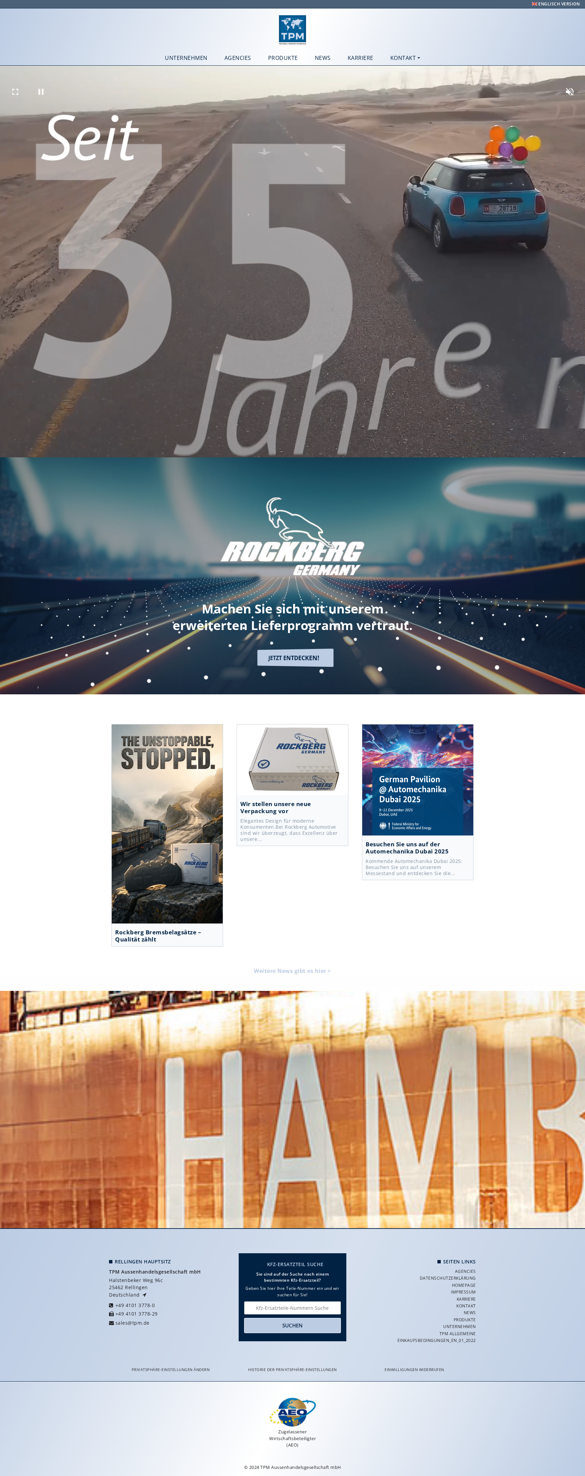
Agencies (237, 58)
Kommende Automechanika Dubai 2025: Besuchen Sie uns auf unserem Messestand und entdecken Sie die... (414, 867)
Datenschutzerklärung (448, 1278)
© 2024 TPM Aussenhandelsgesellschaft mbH (292, 1467)
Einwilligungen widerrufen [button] (414, 1369)
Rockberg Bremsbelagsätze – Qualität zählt (167, 824)
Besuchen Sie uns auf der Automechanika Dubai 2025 (417, 779)
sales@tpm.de (132, 1323)
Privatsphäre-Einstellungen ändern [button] (171, 1369)
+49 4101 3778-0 (135, 1305)
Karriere (360, 58)
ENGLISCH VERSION (558, 4)
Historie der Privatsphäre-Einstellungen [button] (292, 1369)
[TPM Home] (292, 30)
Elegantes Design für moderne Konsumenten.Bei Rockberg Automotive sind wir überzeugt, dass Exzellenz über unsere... (289, 830)
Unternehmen (186, 58)
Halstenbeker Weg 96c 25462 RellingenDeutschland (136, 1287)
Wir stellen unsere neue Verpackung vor (292, 760)
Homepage (464, 1285)
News (323, 58)
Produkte (283, 58)
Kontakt (403, 58)
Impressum (463, 1292)
